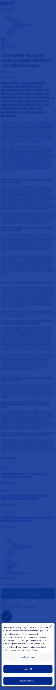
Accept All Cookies (28, 681)
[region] (28, 655)
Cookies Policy (30, 650)
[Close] (50, 626)
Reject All (28, 669)
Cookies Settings (28, 657)
